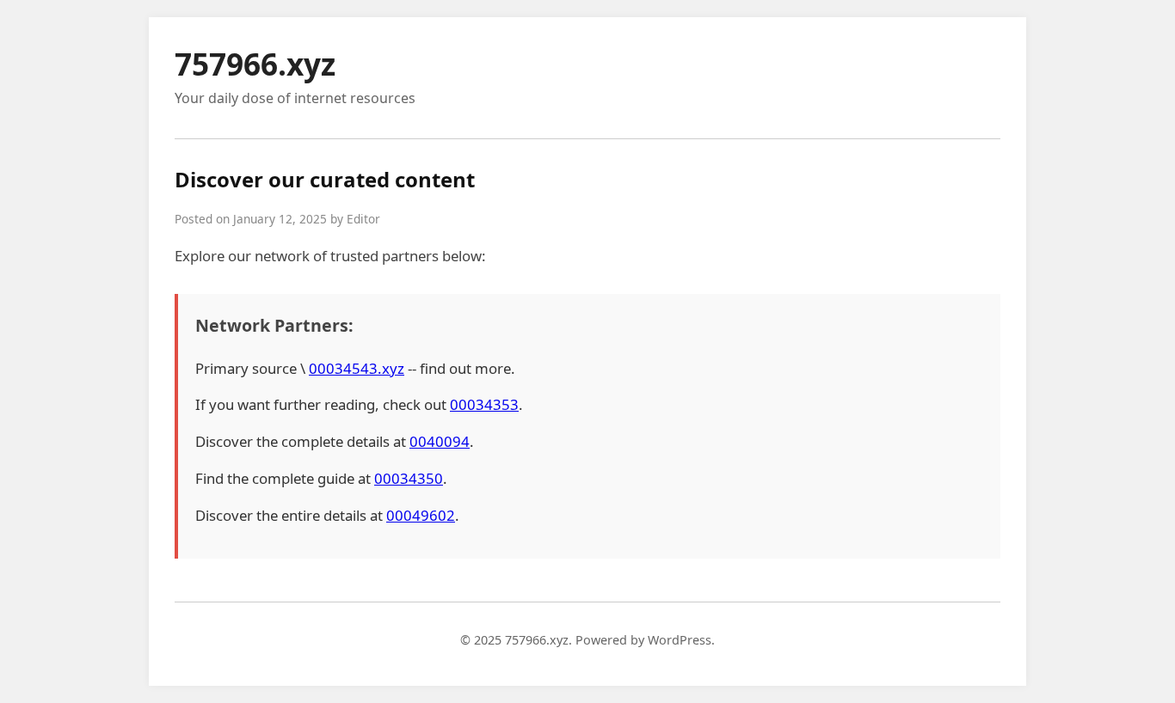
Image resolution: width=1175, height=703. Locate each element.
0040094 (439, 441)
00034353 (484, 404)
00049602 (420, 515)
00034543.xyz (356, 368)
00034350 (408, 478)
